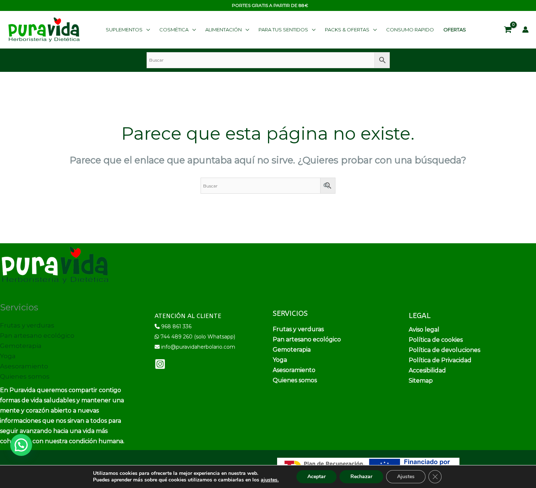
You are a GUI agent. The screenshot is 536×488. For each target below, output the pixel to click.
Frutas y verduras (27, 325)
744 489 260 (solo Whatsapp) (197, 336)
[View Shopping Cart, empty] (508, 30)
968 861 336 (176, 326)
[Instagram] (160, 364)
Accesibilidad (427, 370)
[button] (128, 29)
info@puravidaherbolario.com (198, 347)
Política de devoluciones (444, 349)
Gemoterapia (21, 345)
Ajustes (406, 476)
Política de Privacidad (440, 360)
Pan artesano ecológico (37, 335)
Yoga (8, 356)
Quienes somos (25, 376)
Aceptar (316, 476)
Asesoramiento (24, 366)
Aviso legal (424, 329)
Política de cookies (436, 339)
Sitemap (421, 380)
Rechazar (361, 476)
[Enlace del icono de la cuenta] (525, 29)
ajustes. (270, 480)
